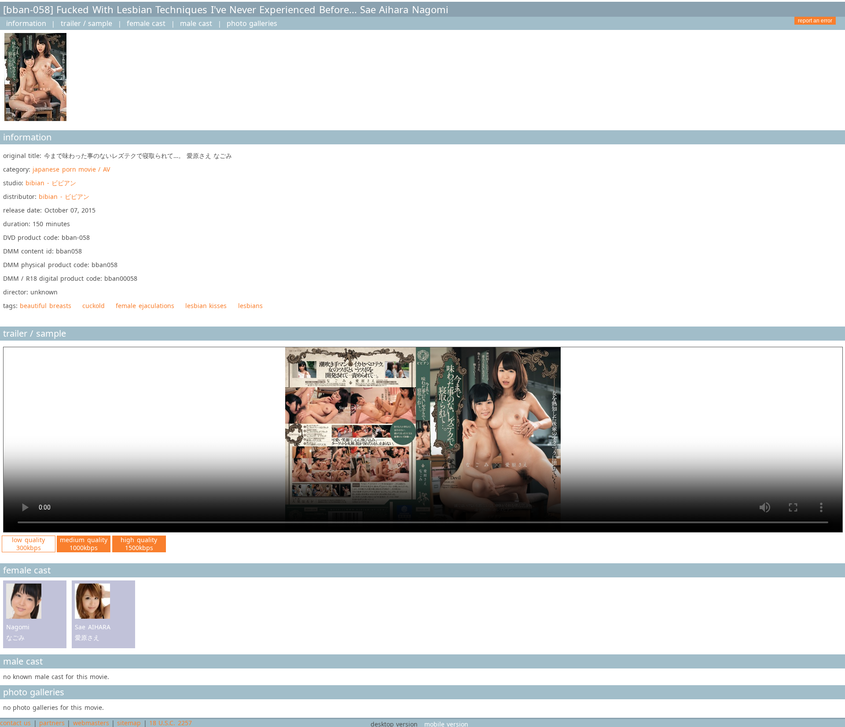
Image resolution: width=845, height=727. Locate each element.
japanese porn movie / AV (71, 169)
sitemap (129, 723)
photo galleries (252, 23)
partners (52, 723)
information (26, 23)
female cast (146, 23)
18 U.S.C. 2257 (170, 723)
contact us (15, 723)
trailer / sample (87, 23)
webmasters (91, 723)
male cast (196, 23)
